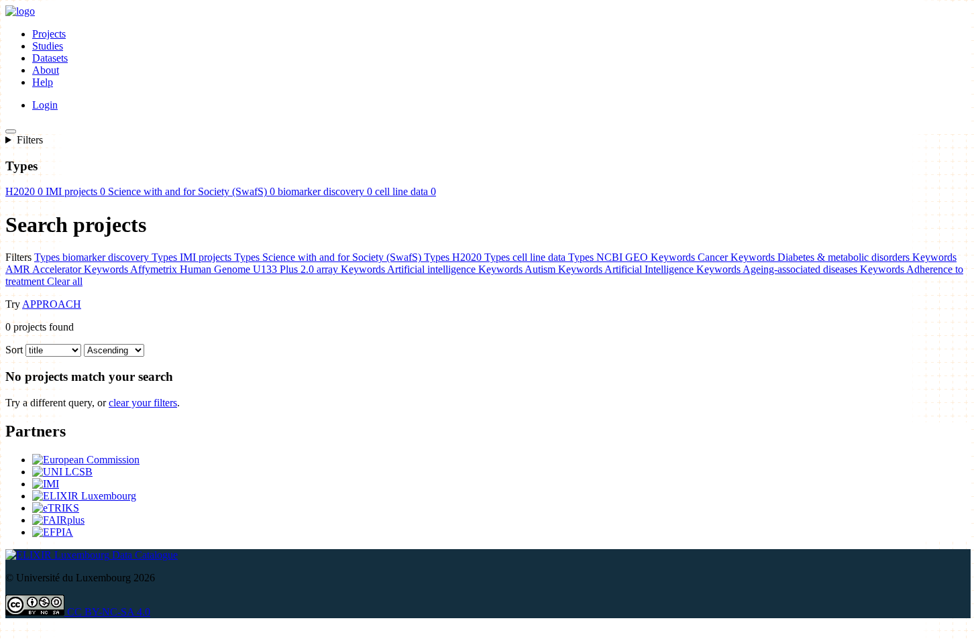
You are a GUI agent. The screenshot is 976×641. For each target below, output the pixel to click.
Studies (47, 46)
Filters (30, 139)
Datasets (50, 58)
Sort (14, 349)
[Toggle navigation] (10, 131)
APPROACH (51, 304)
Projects (49, 34)
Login (45, 105)
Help (42, 82)
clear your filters (143, 402)
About (45, 70)
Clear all (65, 281)
